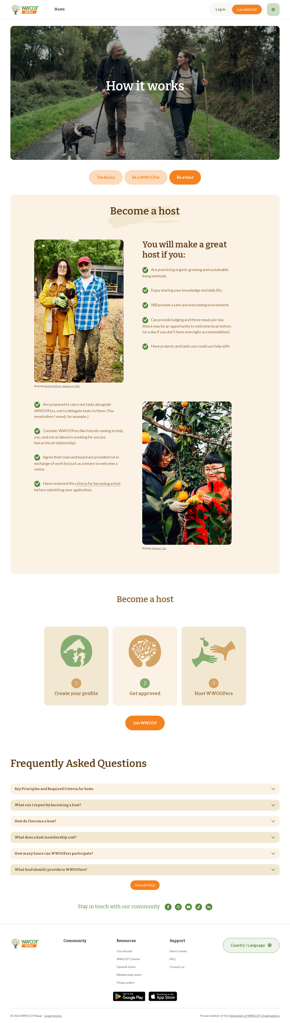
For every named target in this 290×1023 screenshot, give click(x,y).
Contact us (177, 967)
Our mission (124, 951)
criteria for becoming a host (98, 483)
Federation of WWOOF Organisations (254, 1015)
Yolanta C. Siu (159, 548)
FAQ (173, 959)
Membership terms (129, 974)
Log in (220, 9)
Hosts (60, 9)
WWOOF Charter (128, 959)
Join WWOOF (247, 9)
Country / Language (248, 945)
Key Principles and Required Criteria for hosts (54, 789)
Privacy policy (125, 982)
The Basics (106, 177)
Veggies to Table (71, 386)
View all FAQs (145, 885)
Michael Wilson (52, 386)
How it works (178, 951)
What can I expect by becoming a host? (48, 805)
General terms (126, 967)
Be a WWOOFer (146, 177)
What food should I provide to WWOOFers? (51, 870)
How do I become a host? (35, 821)
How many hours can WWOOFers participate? (54, 853)
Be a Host (185, 177)
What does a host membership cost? (46, 837)
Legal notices (53, 1015)
